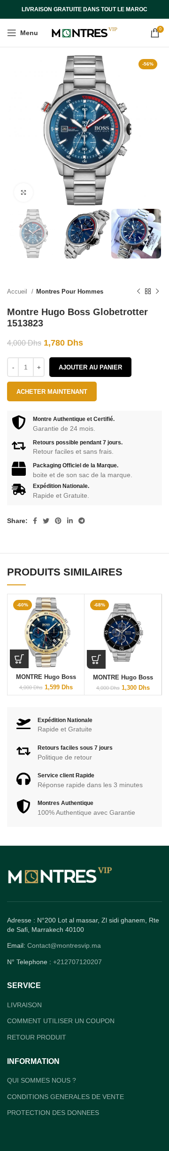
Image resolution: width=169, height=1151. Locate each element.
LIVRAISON (24, 1005)
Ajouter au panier (90, 367)
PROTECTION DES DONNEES (53, 1112)
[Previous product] (138, 291)
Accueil (18, 291)
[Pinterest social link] (58, 521)
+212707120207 (77, 962)
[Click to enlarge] (23, 192)
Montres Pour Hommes (69, 291)
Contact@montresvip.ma (64, 945)
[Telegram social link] (82, 521)
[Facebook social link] (35, 521)
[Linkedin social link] (70, 521)
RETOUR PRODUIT (36, 1037)
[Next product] (157, 291)
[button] (19, 658)
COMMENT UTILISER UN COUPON (61, 1021)
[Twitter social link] (46, 521)
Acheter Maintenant (51, 391)
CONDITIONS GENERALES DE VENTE (65, 1096)
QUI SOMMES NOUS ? (41, 1080)
